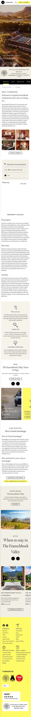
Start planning (24, 2)
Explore (15, 504)
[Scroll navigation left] (1, 81)
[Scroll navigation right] (30, 81)
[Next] (26, 519)
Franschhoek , (11, 164)
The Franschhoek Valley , (21, 164)
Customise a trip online (15, 477)
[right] (18, 383)
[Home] (9, 2)
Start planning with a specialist (15, 481)
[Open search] (16, 2)
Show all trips (15, 379)
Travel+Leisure (12, 75)
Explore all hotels (15, 609)
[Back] (4, 519)
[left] (13, 383)
